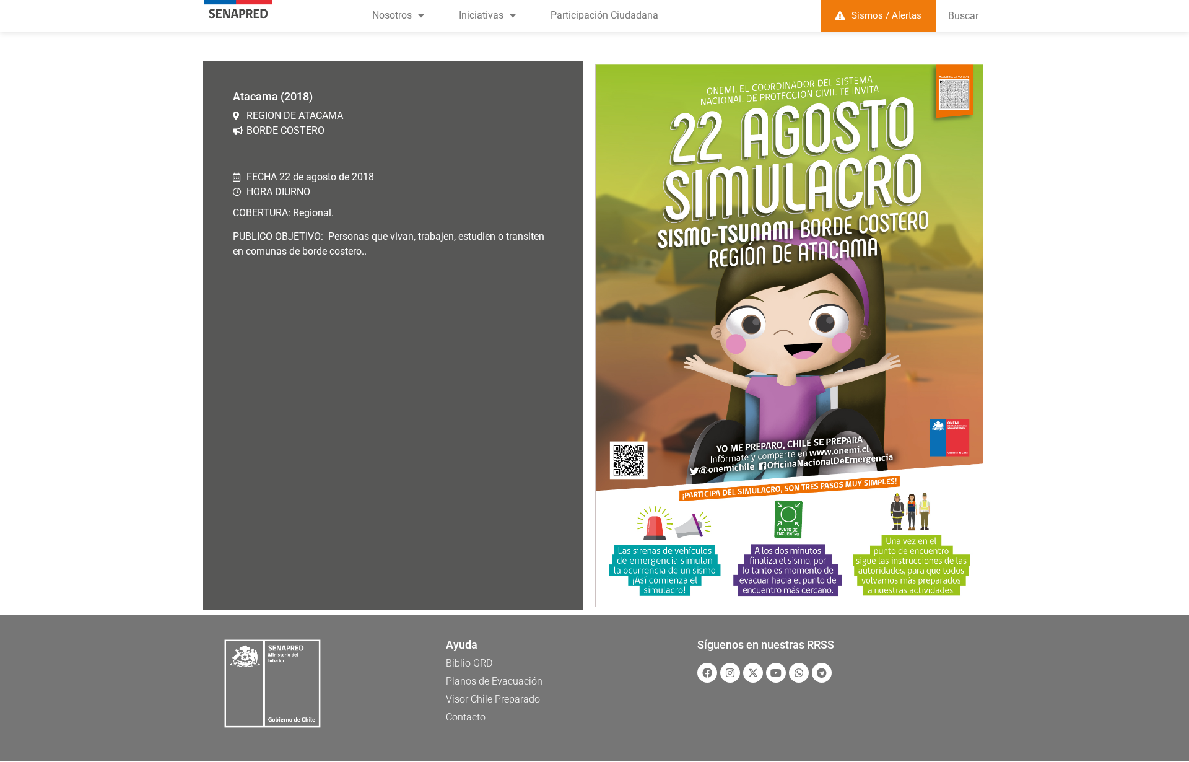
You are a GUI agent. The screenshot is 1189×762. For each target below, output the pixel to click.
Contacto (466, 717)
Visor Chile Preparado (493, 699)
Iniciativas (481, 15)
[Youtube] (776, 673)
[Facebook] (707, 673)
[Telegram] (822, 673)
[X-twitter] (753, 673)
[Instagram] (730, 673)
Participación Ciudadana (604, 15)
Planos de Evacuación (494, 681)
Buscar (963, 16)
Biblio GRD (469, 663)
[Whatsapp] (799, 673)
